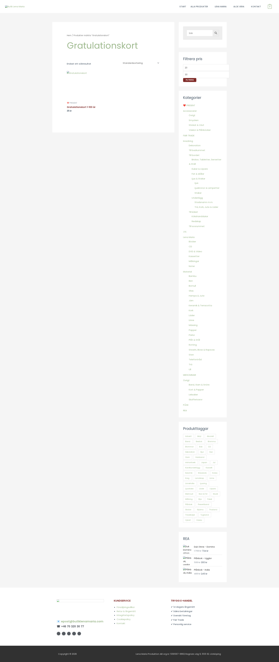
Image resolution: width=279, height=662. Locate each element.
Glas (191, 290)
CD (190, 246)
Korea (214, 473)
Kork (191, 310)
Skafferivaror (195, 399)
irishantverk (190, 462)
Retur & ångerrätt (126, 611)
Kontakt (121, 623)
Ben (191, 280)
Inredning (188, 141)
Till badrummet (197, 150)
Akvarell (210, 436)
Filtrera (190, 80)
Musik (215, 494)
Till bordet (194, 155)
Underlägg (197, 197)
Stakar (198, 192)
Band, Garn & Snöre (199, 384)
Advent (188, 436)
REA (185, 410)
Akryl (199, 436)
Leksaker (193, 394)
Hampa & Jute (196, 295)
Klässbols (202, 473)
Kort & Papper (196, 389)
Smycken (193, 120)
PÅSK (186, 404)
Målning (189, 499)
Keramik (188, 473)
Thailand (213, 509)
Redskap (196, 221)
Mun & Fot (203, 494)
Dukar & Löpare (200, 168)
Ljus (196, 183)
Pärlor (192, 335)
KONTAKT (256, 6)
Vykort (188, 520)
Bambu (192, 276)
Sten (191, 354)
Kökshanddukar (200, 216)
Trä (190, 364)
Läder (192, 315)
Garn (187, 457)
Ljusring (203, 483)
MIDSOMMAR (189, 374)
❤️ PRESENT (189, 105)
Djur (202, 452)
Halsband (199, 457)
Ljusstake (189, 488)
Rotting (193, 344)
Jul (214, 462)
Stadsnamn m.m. (204, 202)
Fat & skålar (198, 173)
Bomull (192, 285)
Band (187, 441)
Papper (193, 330)
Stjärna (200, 509)
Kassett (209, 467)
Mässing (193, 325)
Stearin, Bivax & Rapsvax (202, 349)
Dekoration (195, 145)
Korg (187, 478)
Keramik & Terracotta (200, 305)
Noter (192, 266)
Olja (200, 499)
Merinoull (189, 494)
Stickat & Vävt (196, 125)
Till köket (193, 211)
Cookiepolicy (123, 619)
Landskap (199, 478)
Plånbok (188, 504)
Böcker (192, 241)
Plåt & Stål (194, 339)
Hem (69, 35)
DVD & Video (195, 251)
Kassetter (194, 256)
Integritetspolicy (125, 615)
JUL (185, 231)
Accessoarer (190, 110)
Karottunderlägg (192, 467)
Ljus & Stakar (198, 178)
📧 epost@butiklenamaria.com (80, 621)
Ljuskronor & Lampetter (207, 187)
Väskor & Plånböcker (200, 129)
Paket (209, 499)
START (182, 6)
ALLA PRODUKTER (199, 6)
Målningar (194, 261)
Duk (211, 452)
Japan (204, 462)
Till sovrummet (197, 226)
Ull (190, 369)
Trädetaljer (190, 515)
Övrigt (192, 115)
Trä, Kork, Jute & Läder (206, 207)
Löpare (213, 488)
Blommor (189, 446)
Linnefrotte (189, 483)
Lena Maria (189, 237)
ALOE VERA (238, 6)
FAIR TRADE (188, 135)
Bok (200, 446)
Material (187, 271)
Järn (191, 300)
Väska (199, 520)
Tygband (205, 515)
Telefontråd (195, 359)
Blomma (212, 441)
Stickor (188, 509)
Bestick (199, 441)
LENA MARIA (221, 6)
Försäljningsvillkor (126, 607)
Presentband (203, 504)
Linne (191, 320)
